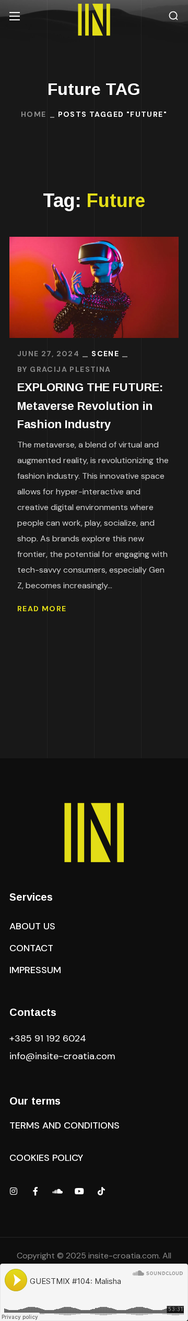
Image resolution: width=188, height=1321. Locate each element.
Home (33, 114)
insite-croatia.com (123, 1255)
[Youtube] (79, 1191)
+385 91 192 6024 (49, 1038)
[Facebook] (35, 1191)
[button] (173, 16)
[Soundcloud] (57, 1191)
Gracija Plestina (70, 369)
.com (62, 1056)
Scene (105, 353)
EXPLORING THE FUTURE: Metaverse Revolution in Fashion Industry (90, 405)
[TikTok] (101, 1191)
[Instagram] (13, 1191)
